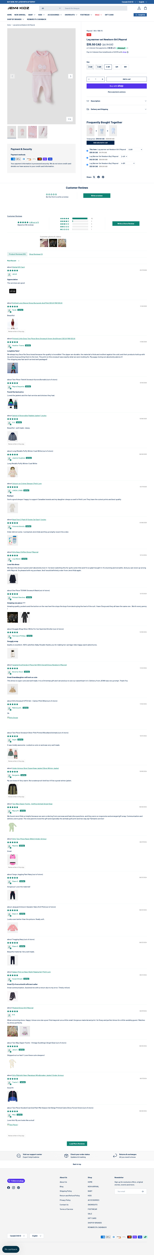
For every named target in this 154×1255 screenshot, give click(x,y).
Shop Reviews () (36, 254)
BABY (30, 15)
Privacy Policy (65, 1200)
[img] (28, 222)
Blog (61, 1186)
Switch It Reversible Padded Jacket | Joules (29, 415)
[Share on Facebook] (98, 177)
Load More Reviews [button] (77, 1144)
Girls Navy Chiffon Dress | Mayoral (25, 552)
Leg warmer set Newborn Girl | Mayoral (24, 25)
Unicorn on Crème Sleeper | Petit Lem (27, 483)
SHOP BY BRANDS (14, 19)
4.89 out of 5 (34, 222)
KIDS (40, 15)
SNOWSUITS (70, 15)
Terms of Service (66, 1209)
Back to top (77, 1164)
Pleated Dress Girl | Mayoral (22, 1008)
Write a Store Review (125, 223)
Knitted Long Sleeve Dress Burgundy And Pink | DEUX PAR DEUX (37, 303)
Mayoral (89, 31)
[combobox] (83, 8)
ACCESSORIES (53, 15)
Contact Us (64, 1204)
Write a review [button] (97, 195)
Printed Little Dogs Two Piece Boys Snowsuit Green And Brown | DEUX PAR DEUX (43, 338)
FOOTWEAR (85, 15)
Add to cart (127, 79)
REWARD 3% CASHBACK (36, 19)
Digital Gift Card (18, 267)
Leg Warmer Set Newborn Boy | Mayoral (104, 156)
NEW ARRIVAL (20, 15)
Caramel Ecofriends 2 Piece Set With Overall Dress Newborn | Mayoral (39, 665)
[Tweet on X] (94, 177)
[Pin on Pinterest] (103, 177)
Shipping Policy (66, 1191)
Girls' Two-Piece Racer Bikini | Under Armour (29, 839)
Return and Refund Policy (70, 1195)
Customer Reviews (14, 216)
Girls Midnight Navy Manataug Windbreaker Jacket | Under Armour (38, 1075)
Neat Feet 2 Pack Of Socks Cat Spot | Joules (29, 519)
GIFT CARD (109, 15)
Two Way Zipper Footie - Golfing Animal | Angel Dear (32, 804)
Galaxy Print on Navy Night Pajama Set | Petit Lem (31, 972)
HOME (9, 15)
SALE (97, 15)
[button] (145, 8)
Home (9, 25)
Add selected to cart (100, 143)
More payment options (117, 92)
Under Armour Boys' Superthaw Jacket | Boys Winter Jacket (35, 768)
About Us (63, 1182)
